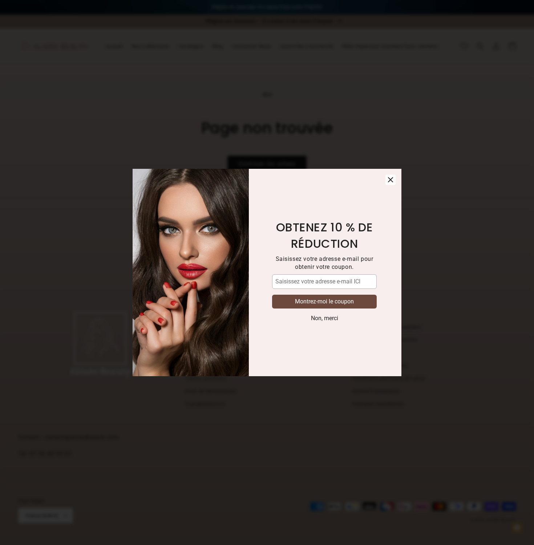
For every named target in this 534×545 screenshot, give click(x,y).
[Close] (390, 180)
